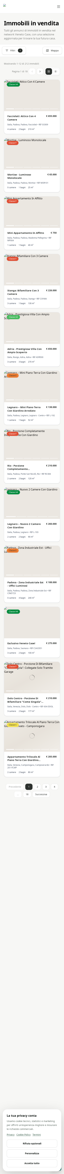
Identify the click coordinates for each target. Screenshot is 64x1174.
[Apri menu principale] (58, 6)
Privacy (10, 1134)
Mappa (55, 50)
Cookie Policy (23, 1134)
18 (27, 794)
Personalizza (32, 1153)
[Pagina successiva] (40, 71)
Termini (36, 1134)
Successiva (41, 794)
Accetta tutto (32, 1163)
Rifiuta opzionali (32, 1143)
